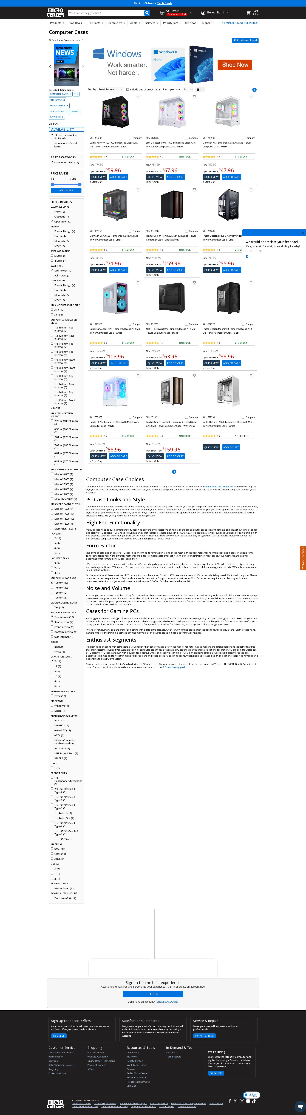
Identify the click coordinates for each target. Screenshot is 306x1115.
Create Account (167, 1001)
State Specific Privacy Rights (133, 1103)
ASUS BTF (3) (62, 748)
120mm (76, 111)
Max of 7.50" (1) (63, 484)
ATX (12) (59, 309)
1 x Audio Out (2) (64, 818)
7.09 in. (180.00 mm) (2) (66, 447)
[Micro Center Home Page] (55, 11)
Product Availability (97, 1056)
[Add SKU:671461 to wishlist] (194, 375)
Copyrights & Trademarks (143, 1106)
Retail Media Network (138, 1081)
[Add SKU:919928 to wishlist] (138, 282)
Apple (133, 23)
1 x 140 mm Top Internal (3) (63, 394)
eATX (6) (59, 315)
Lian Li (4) (60, 236)
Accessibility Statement (105, 1103)
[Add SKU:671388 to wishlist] (194, 189)
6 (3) (57, 548)
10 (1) (57, 676)
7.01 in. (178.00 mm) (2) (66, 439)
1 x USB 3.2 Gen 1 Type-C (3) (64, 807)
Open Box (56, 117)
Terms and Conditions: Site (85, 1106)
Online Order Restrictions (101, 1060)
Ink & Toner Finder (137, 1065)
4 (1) (57, 573)
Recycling (54, 1069)
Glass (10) (60, 854)
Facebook (229, 1101)
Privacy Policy (216, 1103)
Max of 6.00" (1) (63, 474)
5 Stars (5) (60, 256)
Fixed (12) (60, 696)
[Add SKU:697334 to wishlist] (251, 375)
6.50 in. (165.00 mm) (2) (66, 431)
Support (207, 23)
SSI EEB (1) (60, 758)
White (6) (59, 651)
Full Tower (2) (62, 275)
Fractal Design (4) (64, 231)
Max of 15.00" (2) (64, 518)
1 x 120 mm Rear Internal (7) (64, 337)
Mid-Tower (57, 99)
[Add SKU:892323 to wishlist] (251, 282)
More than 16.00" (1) (66, 528)
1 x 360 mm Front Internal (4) (64, 369)
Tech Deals (164, 3)
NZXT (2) (59, 246)
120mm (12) (61, 582)
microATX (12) (62, 730)
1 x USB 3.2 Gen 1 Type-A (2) (64, 825)
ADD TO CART (118, 177)
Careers (131, 1069)
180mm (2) (60, 592)
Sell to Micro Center (137, 1073)
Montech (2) (61, 241)
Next (82, 66)
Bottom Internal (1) (65, 632)
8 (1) (57, 553)
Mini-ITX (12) (61, 725)
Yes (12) (59, 607)
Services (150, 23)
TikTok (253, 1101)
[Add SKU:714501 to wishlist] (251, 96)
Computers (115, 23)
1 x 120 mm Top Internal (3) (63, 377)
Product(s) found (245, 40)
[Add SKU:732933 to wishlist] (194, 282)
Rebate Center (135, 1060)
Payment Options (96, 1065)
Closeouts (171, 1052)
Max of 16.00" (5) (64, 523)
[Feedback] (302, 557)
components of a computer (219, 486)
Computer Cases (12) (66, 162)
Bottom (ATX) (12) (65, 898)
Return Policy (56, 1056)
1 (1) (57, 768)
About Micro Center (81, 1103)
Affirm (90, 1069)
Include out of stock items (66, 145)
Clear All (53, 123)
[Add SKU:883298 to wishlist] (138, 96)
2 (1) (57, 568)
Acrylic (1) (60, 858)
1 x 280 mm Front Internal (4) (64, 361)
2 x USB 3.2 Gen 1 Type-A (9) (64, 790)
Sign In (153, 994)
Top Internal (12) (64, 617)
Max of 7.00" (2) (63, 479)
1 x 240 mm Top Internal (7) (63, 345)
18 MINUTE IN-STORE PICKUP (240, 23)
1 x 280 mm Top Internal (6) (63, 353)
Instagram (242, 1101)
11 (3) (57, 666)
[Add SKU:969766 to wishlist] (138, 189)
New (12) (59, 211)
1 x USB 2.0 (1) (63, 839)
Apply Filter (66, 190)
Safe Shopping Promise (61, 1065)
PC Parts (95, 23)
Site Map (131, 1085)
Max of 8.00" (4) (63, 489)
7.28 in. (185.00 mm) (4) (66, 422)
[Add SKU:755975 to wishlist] (138, 375)
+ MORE (55, 408)
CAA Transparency (159, 1103)
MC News (190, 23)
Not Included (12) (64, 888)
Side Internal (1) (63, 637)
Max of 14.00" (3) (64, 513)
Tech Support (173, 1056)
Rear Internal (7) (63, 622)
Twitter (236, 1101)
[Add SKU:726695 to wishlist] (251, 189)
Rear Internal (59, 105)
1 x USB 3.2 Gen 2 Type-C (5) (64, 799)
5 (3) (57, 671)
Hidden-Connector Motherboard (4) (64, 742)
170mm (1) (60, 597)
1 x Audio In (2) (63, 813)
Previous (50, 66)
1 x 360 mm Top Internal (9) (63, 329)
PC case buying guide (174, 667)
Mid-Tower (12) (63, 270)
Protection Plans (57, 1073)
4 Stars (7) (60, 260)
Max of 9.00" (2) (63, 494)
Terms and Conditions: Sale (114, 1106)
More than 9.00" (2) (65, 499)
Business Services (136, 1077)
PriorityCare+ (171, 23)
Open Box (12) (62, 221)
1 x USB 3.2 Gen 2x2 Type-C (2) (66, 833)
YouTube (248, 1101)
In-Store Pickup (95, 1052)
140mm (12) (61, 587)
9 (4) (57, 543)
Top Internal (59, 111)
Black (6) (59, 646)
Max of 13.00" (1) (64, 508)
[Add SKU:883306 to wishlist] (194, 96)
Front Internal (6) (64, 627)
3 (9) (57, 563)
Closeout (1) (61, 216)
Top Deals (75, 23)
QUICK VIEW (98, 177)
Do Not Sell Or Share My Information (188, 1103)
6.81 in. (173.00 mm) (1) (66, 455)
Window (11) (61, 705)
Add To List (119, 363)
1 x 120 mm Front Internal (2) (64, 402)
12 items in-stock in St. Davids (65, 137)
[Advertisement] (120, 934)
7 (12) (57, 538)
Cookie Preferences (187, 1106)
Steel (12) (60, 849)
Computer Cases (60, 94)
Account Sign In (166, 1106)
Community (133, 1052)
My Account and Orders (61, 1052)
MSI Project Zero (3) (66, 753)
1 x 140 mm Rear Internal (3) (64, 386)
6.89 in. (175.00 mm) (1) (66, 463)
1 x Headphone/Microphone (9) (67, 781)
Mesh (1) (59, 710)
